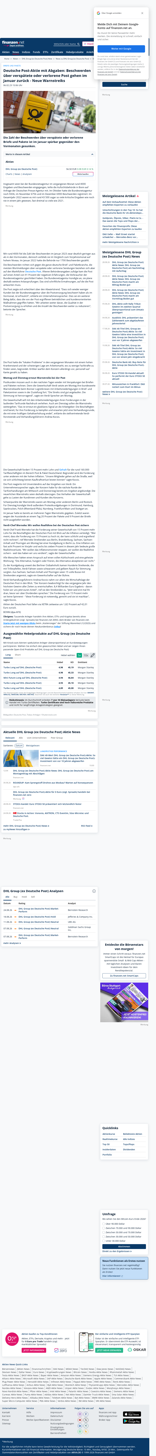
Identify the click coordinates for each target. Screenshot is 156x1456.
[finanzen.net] (13, 42)
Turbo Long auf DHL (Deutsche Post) (22, 667)
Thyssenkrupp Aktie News (102, 1384)
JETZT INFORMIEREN (34, 1350)
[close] (142, 13)
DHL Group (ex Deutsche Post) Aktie (37, 58)
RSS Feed (86, 825)
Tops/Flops (128, 1144)
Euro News (38, 1372)
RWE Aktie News (102, 1381)
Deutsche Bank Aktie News (78, 1378)
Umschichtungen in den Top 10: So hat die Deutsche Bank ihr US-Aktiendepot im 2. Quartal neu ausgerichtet (123, 211)
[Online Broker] (13, 45)
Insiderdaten (109, 1149)
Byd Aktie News (55, 1384)
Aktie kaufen (83, 174)
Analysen (27, 174)
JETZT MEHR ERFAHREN (109, 1350)
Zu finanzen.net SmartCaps (124, 975)
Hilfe (28, 1412)
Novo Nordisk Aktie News (15, 1391)
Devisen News (9, 1372)
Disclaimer (55, 1420)
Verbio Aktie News (67, 1400)
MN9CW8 (15, 695)
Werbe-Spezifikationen (37, 1420)
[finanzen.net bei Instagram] (80, 1414)
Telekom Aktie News (62, 1397)
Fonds (36, 52)
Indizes (26, 52)
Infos (57, 626)
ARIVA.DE (76, 1452)
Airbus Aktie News (36, 1384)
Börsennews (8, 1369)
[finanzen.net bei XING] (85, 1425)
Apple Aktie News (103, 1378)
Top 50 (106, 1144)
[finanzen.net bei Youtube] (80, 1420)
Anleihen (91, 52)
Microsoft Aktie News (34, 1378)
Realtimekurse (110, 1139)
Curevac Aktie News (12, 1394)
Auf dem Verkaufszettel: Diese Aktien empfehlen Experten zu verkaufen (122, 203)
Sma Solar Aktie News (123, 1394)
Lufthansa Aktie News (13, 1384)
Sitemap (6, 1423)
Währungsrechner (108, 1416)
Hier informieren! (111, 1275)
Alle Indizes (129, 1139)
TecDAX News (87, 1369)
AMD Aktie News (54, 1388)
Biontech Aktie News (75, 1384)
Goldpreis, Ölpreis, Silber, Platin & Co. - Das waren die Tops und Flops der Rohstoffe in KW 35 (123, 219)
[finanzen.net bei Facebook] (85, 1414)
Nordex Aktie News (11, 1388)
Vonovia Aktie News (34, 1388)
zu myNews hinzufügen (15, 829)
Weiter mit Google (121, 48)
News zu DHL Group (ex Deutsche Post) (72, 58)
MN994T (90, 693)
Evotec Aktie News (95, 1388)
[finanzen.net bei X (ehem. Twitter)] (85, 1420)
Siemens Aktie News (124, 1391)
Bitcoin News (80, 1372)
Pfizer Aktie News (39, 1391)
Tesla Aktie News (10, 1375)
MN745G (30, 695)
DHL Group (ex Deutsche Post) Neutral (39, 921)
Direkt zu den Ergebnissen (116, 1251)
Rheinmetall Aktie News (122, 1372)
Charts (9, 174)
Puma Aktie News (33, 1394)
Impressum (56, 1412)
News (15, 52)
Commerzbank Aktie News (127, 1378)
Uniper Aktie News (74, 1388)
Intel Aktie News (58, 1391)
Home (6, 58)
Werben (30, 1416)
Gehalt (63, 469)
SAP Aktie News (55, 1378)
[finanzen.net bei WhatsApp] (80, 1431)
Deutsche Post (33, 271)
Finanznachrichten (41, 1369)
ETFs (45, 52)
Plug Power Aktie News (13, 1381)
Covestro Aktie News (101, 1391)
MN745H (23, 695)
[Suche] (78, 44)
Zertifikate (57, 52)
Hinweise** (64, 695)
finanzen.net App (107, 1412)
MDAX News (72, 1369)
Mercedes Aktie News (128, 1384)
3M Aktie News (86, 1400)
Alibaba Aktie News (40, 1397)
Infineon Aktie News (61, 1381)
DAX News (58, 1369)
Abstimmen (124, 1246)
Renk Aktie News (121, 1381)
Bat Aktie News (82, 1397)
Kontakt (6, 1412)
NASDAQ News (123, 1369)
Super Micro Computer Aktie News (19, 1400)
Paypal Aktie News (82, 1381)
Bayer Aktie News (49, 1375)
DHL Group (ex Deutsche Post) (21, 169)
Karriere (6, 1416)
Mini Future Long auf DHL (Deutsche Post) (25, 677)
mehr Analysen (11, 943)
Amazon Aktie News (71, 1375)
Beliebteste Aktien (132, 1133)
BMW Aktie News (100, 1397)
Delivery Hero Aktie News (15, 1397)
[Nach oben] (142, 1453)
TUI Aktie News (121, 1375)
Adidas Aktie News (53, 1394)
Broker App (104, 1420)
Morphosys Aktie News (118, 1388)
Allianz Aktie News (11, 1378)
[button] (93, 43)
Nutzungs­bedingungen (62, 1423)
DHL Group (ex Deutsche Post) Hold (37, 916)
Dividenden (129, 1149)
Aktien (6, 52)
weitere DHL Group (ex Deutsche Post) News (122, 393)
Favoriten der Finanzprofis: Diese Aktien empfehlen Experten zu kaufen (122, 227)
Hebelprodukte (74, 52)
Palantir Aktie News (78, 1391)
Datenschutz (56, 1416)
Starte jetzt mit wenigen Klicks (19, 623)
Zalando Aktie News (122, 1397)
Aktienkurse (109, 1133)
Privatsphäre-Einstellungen (57, 1428)
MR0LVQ (7, 695)
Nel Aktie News (73, 1394)
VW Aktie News (103, 1400)
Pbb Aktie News (47, 1400)
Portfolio (107, 1154)
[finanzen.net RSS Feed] (85, 1431)
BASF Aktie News (30, 1375)
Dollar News (25, 1372)
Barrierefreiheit (58, 1433)
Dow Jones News (105, 1369)
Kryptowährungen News (59, 1372)
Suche (124, 84)
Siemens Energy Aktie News (97, 1375)
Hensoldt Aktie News (38, 1381)
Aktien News (23, 1369)
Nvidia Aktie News (98, 1372)
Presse (5, 1420)
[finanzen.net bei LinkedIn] (80, 1425)
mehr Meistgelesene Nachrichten (119, 242)
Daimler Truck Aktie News (96, 1394)
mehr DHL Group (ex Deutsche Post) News (25, 825)
